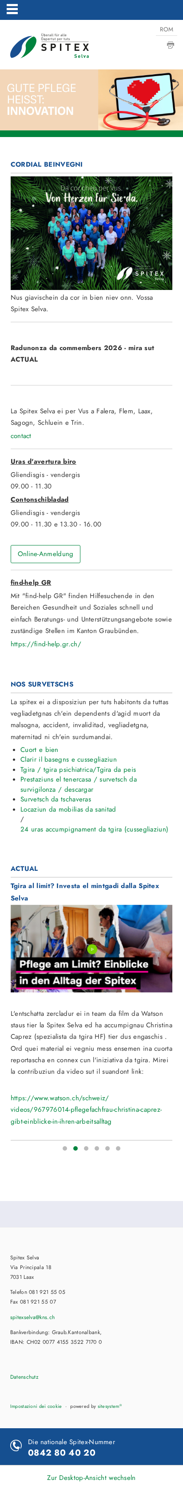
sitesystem (110, 1406)
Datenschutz (24, 1377)
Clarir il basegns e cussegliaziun (68, 759)
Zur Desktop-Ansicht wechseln (91, 1478)
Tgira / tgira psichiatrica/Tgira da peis (78, 769)
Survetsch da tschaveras (55, 799)
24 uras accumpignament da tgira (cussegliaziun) (94, 829)
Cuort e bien (39, 750)
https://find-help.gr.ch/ (46, 644)
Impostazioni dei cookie (36, 1406)
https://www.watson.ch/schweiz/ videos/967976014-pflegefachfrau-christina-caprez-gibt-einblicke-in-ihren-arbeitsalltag (86, 1109)
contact (21, 436)
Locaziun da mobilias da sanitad (68, 809)
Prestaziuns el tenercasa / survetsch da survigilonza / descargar (78, 784)
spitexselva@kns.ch (32, 1317)
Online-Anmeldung (46, 554)
